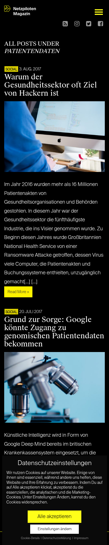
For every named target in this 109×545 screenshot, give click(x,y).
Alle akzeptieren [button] (54, 516)
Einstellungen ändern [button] (55, 529)
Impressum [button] (81, 538)
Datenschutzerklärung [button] (57, 538)
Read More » (18, 292)
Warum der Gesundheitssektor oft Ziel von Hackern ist (50, 85)
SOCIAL (11, 69)
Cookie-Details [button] (30, 538)
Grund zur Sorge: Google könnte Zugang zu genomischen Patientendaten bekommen (54, 332)
